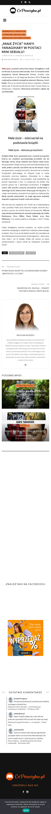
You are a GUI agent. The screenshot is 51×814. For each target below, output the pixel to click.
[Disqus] (25, 486)
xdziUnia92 (19, 729)
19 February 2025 (33, 709)
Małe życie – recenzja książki (25, 431)
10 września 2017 (24, 406)
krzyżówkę (34, 701)
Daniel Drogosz (20, 698)
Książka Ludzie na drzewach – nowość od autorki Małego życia (25, 395)
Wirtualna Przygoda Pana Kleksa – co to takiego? (24, 722)
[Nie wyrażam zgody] (48, 806)
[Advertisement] (22, 673)
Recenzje (25, 426)
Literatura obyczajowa (14, 34)
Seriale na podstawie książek (16, 38)
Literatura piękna (25, 386)
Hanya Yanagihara (16, 253)
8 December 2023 (24, 743)
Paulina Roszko (11, 59)
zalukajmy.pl (19, 713)
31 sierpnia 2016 (28, 59)
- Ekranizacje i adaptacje (24, 55)
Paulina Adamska (26, 403)
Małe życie (6, 68)
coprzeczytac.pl (8, 55)
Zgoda (26, 810)
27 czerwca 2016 (24, 438)
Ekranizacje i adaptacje (14, 31)
